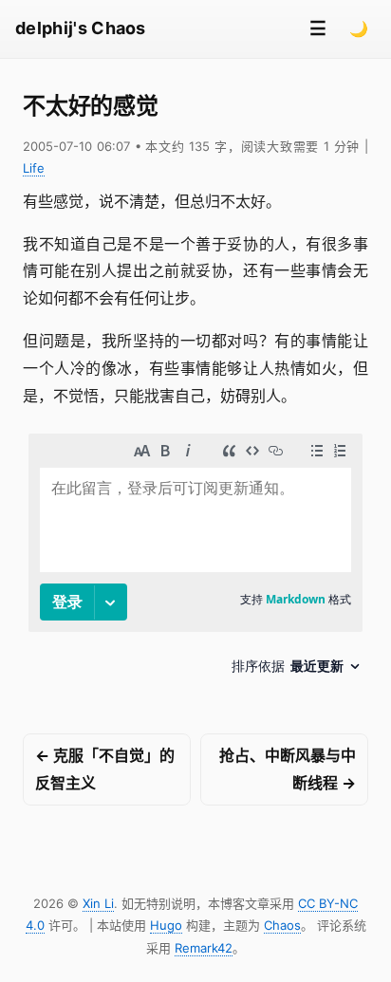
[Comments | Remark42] (195, 561)
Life (34, 168)
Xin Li (98, 903)
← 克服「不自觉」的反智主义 (105, 769)
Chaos (282, 925)
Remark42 (204, 947)
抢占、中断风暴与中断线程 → (287, 769)
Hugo (166, 925)
